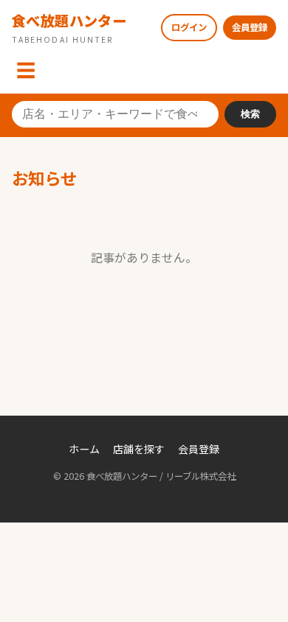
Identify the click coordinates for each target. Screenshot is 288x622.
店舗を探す (139, 448)
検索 (250, 113)
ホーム (84, 448)
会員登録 (249, 27)
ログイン (189, 27)
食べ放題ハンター (69, 27)
